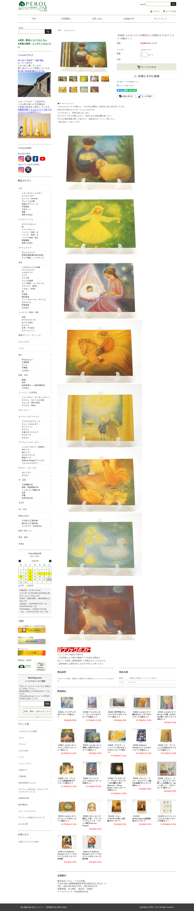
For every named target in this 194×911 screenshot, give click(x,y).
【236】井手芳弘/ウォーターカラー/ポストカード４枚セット (116, 714)
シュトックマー (24, 763)
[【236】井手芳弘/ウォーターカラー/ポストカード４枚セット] (116, 702)
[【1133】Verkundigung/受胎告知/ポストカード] (141, 806)
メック (21, 757)
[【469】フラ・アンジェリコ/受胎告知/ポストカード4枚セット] (66, 769)
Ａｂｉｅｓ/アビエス (27, 811)
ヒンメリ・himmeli (29, 198)
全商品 (21, 544)
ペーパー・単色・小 (30, 235)
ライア (24, 275)
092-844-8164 (70, 886)
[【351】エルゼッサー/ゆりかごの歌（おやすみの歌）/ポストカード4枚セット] (166, 702)
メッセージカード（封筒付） (34, 447)
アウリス (22, 744)
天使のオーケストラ (30, 432)
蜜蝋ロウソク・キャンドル (29, 335)
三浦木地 (22, 776)
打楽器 (24, 294)
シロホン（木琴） (29, 289)
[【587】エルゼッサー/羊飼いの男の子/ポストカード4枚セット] (91, 736)
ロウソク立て (24, 342)
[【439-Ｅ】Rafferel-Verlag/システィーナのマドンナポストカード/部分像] (91, 842)
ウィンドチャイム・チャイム (34, 299)
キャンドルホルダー (30, 424)
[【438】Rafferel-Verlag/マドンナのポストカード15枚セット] (141, 736)
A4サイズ (26, 449)
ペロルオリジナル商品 (27, 731)
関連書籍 (25, 240)
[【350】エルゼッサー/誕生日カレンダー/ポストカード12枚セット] (141, 702)
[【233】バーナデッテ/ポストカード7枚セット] (66, 702)
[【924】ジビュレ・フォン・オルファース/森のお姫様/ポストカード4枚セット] (141, 769)
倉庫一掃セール (24, 531)
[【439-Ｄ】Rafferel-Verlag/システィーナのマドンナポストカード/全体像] (66, 842)
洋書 (23, 495)
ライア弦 (25, 278)
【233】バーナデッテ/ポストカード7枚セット (66, 714)
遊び (20, 355)
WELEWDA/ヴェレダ (27, 783)
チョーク (25, 325)
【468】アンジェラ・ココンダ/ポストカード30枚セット (91, 780)
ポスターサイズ (28, 455)
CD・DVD (22, 509)
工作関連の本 (27, 485)
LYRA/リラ (22, 770)
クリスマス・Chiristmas (32, 526)
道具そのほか (27, 215)
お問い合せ (97, 19)
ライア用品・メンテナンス (33, 258)
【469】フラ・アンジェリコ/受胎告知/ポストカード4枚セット (66, 780)
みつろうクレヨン (29, 320)
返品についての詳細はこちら (128, 81)
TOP (34, 19)
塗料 (23, 212)
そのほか (25, 308)
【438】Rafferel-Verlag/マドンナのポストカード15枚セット (141, 747)
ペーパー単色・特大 (30, 238)
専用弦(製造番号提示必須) (32, 255)
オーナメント (27, 427)
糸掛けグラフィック (30, 204)
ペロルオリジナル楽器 (31, 267)
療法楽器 (25, 297)
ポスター (25, 475)
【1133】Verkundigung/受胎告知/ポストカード (141, 818)
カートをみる (171, 11)
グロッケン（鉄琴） (30, 286)
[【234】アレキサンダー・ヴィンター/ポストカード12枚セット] (91, 702)
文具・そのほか (28, 328)
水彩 (23, 317)
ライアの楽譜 (27, 281)
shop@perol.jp (81, 891)
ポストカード (69, 30)
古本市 (21, 503)
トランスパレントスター (32, 193)
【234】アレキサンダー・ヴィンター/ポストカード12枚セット (91, 714)
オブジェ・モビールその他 (33, 400)
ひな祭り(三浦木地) (30, 520)
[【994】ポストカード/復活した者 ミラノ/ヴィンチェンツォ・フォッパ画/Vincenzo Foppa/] (91, 806)
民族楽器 (25, 305)
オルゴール (26, 302)
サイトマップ (160, 19)
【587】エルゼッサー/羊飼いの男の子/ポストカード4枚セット (91, 747)
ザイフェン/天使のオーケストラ (31, 817)
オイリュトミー (28, 330)
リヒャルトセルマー (30, 463)
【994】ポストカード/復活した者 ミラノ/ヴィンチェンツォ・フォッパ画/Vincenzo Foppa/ (91, 821)
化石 (23, 382)
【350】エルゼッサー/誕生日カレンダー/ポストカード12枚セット (141, 714)
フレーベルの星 (28, 201)
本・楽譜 (22, 480)
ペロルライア (27, 272)
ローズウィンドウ (25, 219)
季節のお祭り (24, 516)
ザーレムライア (24, 248)
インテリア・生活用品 (27, 392)
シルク (21, 348)
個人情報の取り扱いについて (31, 907)
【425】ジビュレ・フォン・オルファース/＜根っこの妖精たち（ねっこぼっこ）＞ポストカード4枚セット (166, 783)
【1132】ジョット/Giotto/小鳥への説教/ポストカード (116, 818)
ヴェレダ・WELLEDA (31, 403)
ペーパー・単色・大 (30, 232)
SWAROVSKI (23, 798)
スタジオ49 (23, 751)
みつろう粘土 (27, 322)
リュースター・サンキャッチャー (35, 397)
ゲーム (24, 365)
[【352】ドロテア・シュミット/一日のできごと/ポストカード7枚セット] (116, 736)
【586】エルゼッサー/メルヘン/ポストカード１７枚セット (66, 747)
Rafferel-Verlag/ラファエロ (33, 460)
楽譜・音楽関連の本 (30, 487)
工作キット (26, 209)
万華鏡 (24, 368)
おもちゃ (25, 437)
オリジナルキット (29, 224)
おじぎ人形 (23, 824)
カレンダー (26, 472)
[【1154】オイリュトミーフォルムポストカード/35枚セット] (166, 806)
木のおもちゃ (27, 360)
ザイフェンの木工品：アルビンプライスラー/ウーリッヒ (33, 790)
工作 (20, 188)
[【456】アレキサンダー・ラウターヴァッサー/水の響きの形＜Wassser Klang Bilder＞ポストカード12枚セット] (116, 769)
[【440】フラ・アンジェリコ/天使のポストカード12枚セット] (166, 736)
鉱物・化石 (23, 375)
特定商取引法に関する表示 (56, 907)
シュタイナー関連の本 (31, 490)
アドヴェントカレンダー (28, 442)
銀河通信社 (23, 805)
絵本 (23, 493)
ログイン (156, 11)
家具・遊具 (23, 537)
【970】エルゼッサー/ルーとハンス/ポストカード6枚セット (66, 818)
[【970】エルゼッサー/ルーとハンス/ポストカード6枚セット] (66, 806)
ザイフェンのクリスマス (28, 416)
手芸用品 (25, 206)
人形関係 (25, 362)
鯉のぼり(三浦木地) (30, 523)
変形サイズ (26, 458)
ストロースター (28, 196)
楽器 (20, 262)
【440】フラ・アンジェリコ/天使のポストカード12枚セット (166, 747)
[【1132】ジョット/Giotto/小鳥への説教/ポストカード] (116, 806)
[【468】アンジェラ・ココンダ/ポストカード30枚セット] (91, 769)
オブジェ (25, 429)
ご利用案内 (65, 19)
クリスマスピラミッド (31, 421)
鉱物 (23, 380)
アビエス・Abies (29, 405)
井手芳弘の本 (27, 498)
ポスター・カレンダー (27, 468)
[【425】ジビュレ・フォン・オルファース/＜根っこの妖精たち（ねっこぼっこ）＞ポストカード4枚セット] (166, 769)
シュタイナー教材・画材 (28, 312)
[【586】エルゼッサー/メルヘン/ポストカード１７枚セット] (66, 736)
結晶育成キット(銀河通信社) (33, 385)
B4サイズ (26, 452)
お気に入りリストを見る (28, 842)
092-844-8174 (90, 886)
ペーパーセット (28, 229)
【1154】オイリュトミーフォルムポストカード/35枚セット (166, 818)
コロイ (21, 738)
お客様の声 (128, 19)
